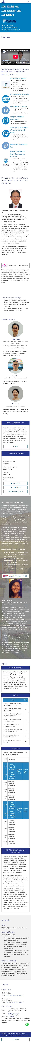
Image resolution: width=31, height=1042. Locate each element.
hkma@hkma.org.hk (13, 1013)
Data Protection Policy (23, 1035)
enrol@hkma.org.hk (13, 1015)
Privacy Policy (14, 1035)
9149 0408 (11, 1016)
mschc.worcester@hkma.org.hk (14, 995)
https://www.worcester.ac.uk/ (12, 30)
